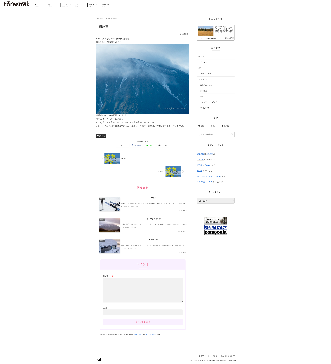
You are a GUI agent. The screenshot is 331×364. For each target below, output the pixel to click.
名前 (105, 307)
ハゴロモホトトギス (204, 176)
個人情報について (227, 356)
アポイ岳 (200, 154)
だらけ (199, 165)
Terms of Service (151, 334)
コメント (108, 276)
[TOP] (17, 5)
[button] (232, 134)
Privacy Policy (138, 334)
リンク (215, 356)
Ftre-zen (209, 154)
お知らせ (102, 136)
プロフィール (204, 356)
